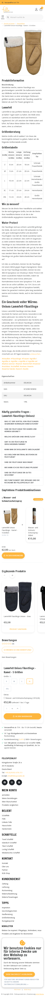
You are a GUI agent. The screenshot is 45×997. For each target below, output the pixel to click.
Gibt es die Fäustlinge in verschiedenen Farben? (15, 443)
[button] (12, 575)
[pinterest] (19, 782)
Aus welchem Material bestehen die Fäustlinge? (20, 455)
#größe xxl (32, 361)
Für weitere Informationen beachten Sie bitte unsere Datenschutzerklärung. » (21, 981)
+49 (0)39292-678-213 (13, 772)
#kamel (18, 364)
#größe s (15, 361)
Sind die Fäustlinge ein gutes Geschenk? (17, 473)
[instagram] (12, 782)
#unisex (23, 366)
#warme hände (8, 369)
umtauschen (35, 354)
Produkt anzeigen (18, 629)
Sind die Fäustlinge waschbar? (18, 462)
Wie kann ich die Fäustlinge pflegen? (21, 467)
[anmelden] (36, 9)
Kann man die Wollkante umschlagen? (22, 449)
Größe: (7, 676)
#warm (30, 366)
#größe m (6, 361)
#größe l (33, 358)
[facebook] (5, 782)
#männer (36, 364)
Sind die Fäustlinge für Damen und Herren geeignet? (20, 430)
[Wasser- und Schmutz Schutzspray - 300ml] (34, 516)
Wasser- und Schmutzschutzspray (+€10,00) (23, 698)
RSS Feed (17, 989)
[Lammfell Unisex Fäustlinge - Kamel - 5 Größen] (22, 52)
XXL (7, 689)
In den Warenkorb (23, 716)
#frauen (25, 358)
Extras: (6, 694)
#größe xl (23, 361)
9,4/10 (21, 739)
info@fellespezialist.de (16, 776)
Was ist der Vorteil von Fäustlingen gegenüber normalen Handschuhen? (21, 422)
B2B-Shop (27, 989)
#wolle (25, 369)
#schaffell (15, 366)
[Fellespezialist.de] (7, 9)
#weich (19, 369)
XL (30, 681)
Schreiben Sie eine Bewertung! (17, 650)
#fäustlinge (16, 358)
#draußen (6, 358)
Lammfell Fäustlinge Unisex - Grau (17, 616)
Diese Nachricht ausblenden (19, 974)
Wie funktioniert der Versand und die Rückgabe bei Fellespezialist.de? (21, 481)
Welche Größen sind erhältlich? (19, 437)
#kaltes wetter (8, 364)
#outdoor (6, 366)
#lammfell (27, 364)
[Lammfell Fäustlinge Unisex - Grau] (18, 597)
